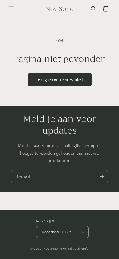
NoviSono (50, 248)
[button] (11, 9)
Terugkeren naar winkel (59, 79)
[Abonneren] (101, 176)
